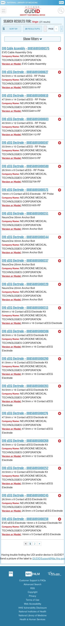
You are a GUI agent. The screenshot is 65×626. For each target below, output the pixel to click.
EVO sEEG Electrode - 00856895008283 (25, 386)
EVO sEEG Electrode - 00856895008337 (25, 261)
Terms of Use (32, 599)
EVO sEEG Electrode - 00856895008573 (25, 190)
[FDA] (61, 2)
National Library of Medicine (22, 2)
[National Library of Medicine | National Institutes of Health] (32, 575)
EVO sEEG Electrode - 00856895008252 (25, 468)
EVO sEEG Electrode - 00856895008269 (25, 441)
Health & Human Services (32, 619)
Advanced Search (32, 584)
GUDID (32, 11)
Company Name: (10, 56)
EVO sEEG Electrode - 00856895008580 (25, 166)
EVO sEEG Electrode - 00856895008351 (25, 213)
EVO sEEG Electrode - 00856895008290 (25, 359)
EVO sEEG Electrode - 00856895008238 (25, 519)
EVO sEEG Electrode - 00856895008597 (25, 143)
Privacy (32, 595)
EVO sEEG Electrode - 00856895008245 (25, 495)
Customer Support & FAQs (32, 580)
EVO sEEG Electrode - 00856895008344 (25, 237)
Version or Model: (11, 63)
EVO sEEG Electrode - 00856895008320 (25, 284)
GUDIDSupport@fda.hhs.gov (48, 558)
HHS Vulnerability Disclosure (32, 607)
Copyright (32, 591)
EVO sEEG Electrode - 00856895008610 (25, 96)
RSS (32, 588)
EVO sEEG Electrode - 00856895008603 (25, 119)
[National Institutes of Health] (4, 2)
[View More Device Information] (59, 48)
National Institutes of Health (32, 611)
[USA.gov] (54, 575)
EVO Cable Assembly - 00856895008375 (25, 48)
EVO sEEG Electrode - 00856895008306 (25, 331)
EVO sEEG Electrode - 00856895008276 (25, 413)
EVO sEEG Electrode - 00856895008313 (25, 308)
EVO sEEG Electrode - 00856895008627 (25, 72)
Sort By (13, 28)
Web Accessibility (32, 603)
